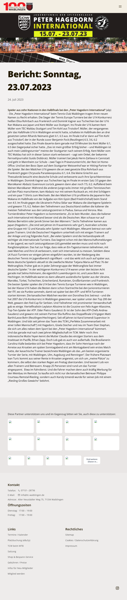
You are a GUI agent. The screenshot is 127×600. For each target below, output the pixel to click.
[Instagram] (117, 588)
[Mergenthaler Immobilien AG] (21, 425)
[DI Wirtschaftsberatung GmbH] (21, 443)
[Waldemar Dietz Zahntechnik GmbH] (73, 460)
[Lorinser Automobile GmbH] (78, 425)
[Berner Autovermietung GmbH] (106, 425)
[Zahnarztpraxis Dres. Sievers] (106, 443)
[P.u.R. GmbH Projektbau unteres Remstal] (54, 460)
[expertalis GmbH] (35, 460)
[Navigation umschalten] (120, 6)
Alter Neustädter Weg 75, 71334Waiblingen (40, 499)
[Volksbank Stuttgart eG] (78, 443)
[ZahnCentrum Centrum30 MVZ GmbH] (49, 443)
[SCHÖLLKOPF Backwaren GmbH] (16, 460)
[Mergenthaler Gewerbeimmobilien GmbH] (49, 425)
